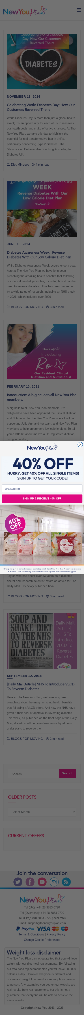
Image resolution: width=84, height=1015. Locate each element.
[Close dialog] (80, 444)
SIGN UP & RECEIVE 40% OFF (42, 498)
